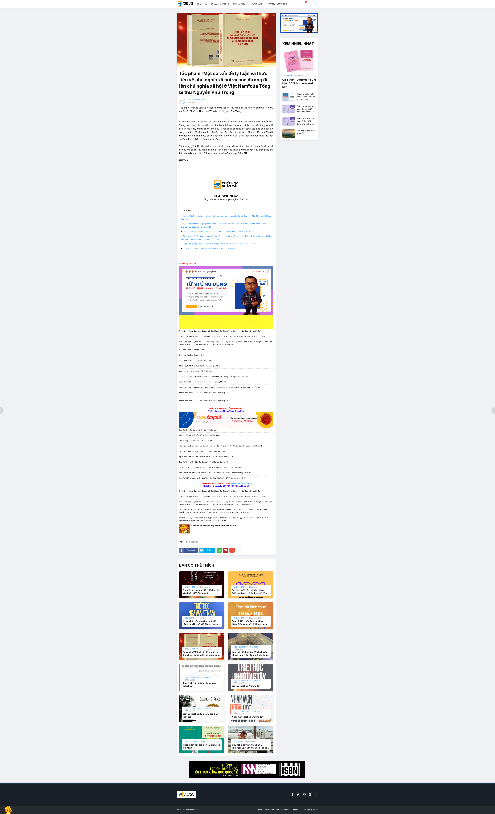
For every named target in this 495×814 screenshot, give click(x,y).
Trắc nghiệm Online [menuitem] (276, 4)
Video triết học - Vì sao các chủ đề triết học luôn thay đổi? (204, 392)
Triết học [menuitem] (202, 4)
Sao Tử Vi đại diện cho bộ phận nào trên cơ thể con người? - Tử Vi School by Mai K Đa (215, 473)
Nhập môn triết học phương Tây (247, 717)
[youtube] (304, 794)
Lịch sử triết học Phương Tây (246, 686)
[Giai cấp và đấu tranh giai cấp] (288, 133)
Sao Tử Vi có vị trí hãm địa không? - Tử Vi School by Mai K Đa (204, 462)
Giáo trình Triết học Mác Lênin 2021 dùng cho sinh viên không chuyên (305, 121)
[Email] (232, 550)
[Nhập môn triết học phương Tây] (250, 708)
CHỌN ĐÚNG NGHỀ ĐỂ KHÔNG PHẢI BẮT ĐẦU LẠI (199, 366)
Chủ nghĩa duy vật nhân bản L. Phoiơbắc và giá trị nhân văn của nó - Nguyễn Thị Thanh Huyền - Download (250, 746)
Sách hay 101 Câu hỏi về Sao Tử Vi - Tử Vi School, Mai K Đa (203, 382)
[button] (310, 4)
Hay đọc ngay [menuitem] (240, 4)
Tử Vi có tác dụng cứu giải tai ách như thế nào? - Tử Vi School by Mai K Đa (210, 467)
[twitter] (298, 794)
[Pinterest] (225, 550)
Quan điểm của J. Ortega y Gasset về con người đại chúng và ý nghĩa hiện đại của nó (215, 376)
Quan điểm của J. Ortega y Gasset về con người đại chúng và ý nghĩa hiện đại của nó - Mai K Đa (219, 331)
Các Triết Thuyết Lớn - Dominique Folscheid (199, 684)
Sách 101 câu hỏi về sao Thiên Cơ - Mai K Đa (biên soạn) (202, 451)
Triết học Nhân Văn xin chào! (277, 810)
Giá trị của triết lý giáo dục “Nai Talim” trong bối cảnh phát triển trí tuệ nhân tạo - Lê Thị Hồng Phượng (222, 336)
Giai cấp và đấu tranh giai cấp (306, 132)
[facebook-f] (292, 794)
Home (259, 810)
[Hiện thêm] (238, 550)
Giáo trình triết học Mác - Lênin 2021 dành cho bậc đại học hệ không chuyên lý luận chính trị (306, 109)
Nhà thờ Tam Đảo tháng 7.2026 (192, 350)
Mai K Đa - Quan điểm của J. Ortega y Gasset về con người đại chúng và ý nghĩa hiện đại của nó (219, 387)
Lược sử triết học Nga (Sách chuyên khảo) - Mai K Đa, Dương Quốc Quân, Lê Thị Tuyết (219, 244)
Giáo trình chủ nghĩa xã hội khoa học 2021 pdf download (306, 97)
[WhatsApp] (219, 550)
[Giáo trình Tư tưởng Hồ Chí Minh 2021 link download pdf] (299, 61)
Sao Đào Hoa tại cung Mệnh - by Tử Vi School (198, 360)
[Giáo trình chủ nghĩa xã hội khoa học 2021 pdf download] (288, 97)
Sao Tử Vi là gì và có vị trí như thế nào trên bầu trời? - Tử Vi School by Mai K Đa (212, 478)
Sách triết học (192, 542)
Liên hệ (296, 810)
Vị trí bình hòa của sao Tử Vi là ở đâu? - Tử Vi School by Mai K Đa (206, 457)
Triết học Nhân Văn (190, 810)
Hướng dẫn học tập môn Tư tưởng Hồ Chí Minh (201, 746)
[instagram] (310, 794)
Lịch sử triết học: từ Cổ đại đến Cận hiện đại (200, 715)
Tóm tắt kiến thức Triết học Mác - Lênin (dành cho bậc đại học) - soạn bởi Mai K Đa (218, 231)
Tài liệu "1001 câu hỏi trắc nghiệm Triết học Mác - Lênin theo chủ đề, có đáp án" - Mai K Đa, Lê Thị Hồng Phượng (250, 592)
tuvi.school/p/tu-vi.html (241, 483)
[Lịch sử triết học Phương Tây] (250, 677)
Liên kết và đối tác (310, 810)
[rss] (316, 794)
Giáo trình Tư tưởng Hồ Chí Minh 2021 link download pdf (299, 83)
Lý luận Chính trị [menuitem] (220, 4)
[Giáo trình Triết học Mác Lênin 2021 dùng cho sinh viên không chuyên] (288, 121)
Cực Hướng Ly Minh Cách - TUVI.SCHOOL (196, 371)
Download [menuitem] (257, 4)
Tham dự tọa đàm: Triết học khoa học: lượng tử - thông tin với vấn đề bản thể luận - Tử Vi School (220, 446)
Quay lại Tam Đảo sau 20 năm (191, 355)
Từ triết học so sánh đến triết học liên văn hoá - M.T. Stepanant (210, 248)
